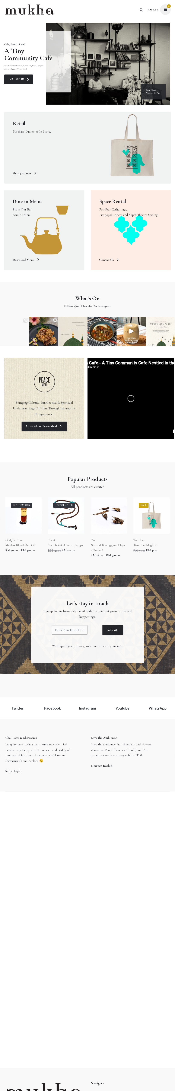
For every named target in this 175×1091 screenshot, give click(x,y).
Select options (57, 559)
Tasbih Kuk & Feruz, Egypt (23, 545)
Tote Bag (96, 540)
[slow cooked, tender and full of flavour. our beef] (102, 331)
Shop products (22, 173)
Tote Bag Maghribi (103, 545)
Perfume (146, 540)
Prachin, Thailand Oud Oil (150, 545)
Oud (51, 540)
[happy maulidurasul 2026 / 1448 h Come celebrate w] (73, 331)
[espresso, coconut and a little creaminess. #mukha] (131, 331)
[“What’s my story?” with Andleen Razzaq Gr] (160, 331)
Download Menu (24, 260)
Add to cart (98, 554)
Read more (12, 554)
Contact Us (106, 260)
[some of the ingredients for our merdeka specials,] (14, 331)
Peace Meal (22, 69)
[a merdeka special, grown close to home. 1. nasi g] (43, 331)
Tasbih (9, 540)
